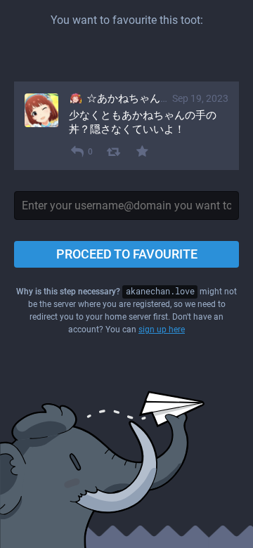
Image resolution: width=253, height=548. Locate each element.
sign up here (161, 329)
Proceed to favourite (126, 254)
